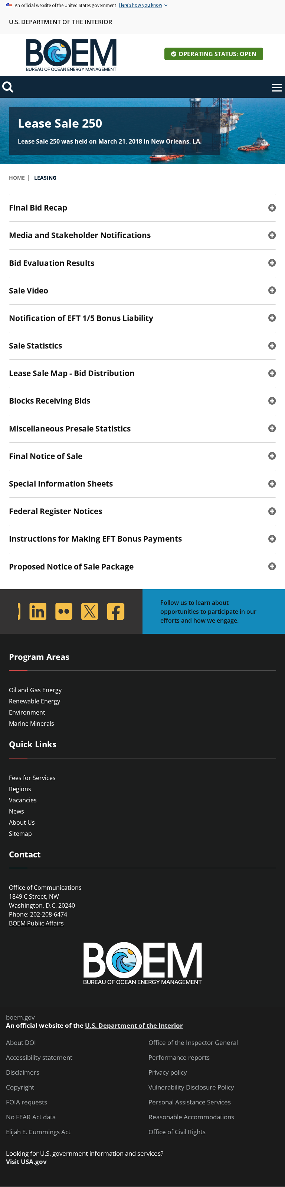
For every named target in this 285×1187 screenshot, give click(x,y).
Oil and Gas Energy (35, 690)
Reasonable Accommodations (191, 1117)
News (16, 811)
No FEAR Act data (31, 1117)
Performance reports (179, 1057)
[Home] (71, 55)
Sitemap (20, 834)
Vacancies (23, 800)
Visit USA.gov (26, 1162)
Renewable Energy (34, 701)
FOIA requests (26, 1102)
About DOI (21, 1043)
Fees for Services (32, 778)
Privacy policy (167, 1072)
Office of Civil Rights (177, 1132)
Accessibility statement (39, 1057)
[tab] (142, 207)
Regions (20, 789)
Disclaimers (22, 1072)
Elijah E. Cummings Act (38, 1132)
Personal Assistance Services (189, 1102)
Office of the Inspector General (193, 1043)
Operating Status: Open (217, 54)
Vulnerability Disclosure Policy (191, 1087)
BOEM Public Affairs (36, 923)
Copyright (20, 1087)
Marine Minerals (31, 723)
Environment (27, 712)
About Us (22, 822)
